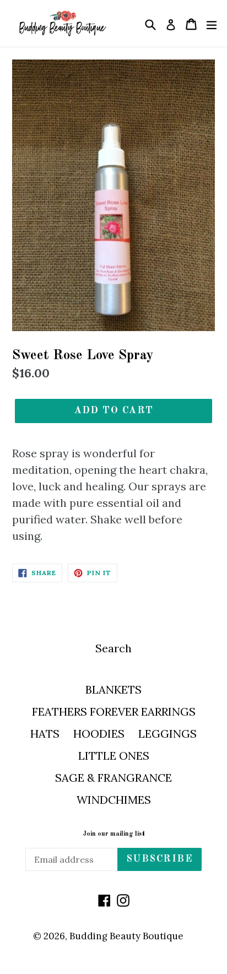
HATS (45, 733)
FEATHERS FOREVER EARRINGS (114, 711)
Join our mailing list (114, 834)
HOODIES (99, 733)
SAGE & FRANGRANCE (113, 777)
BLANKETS (113, 689)
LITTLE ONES (113, 755)
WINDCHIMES (114, 800)
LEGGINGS (167, 733)
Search (113, 648)
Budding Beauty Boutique (126, 936)
